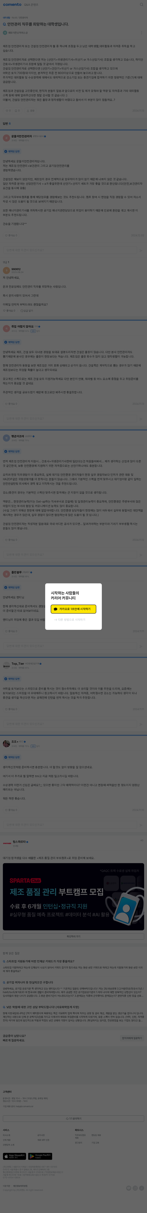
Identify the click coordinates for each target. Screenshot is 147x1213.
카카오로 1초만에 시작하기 (75, 609)
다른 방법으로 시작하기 (71, 619)
